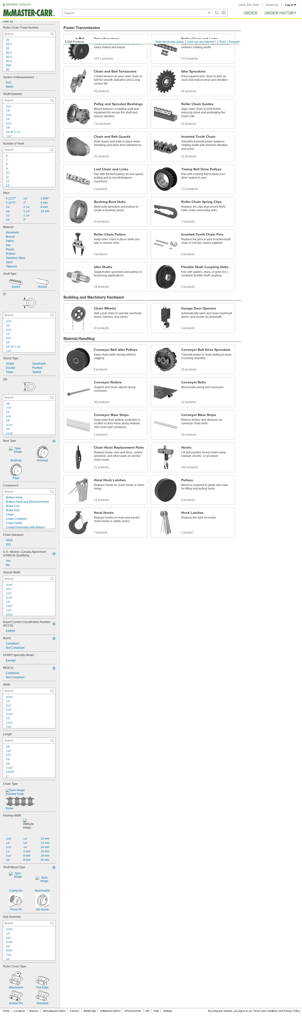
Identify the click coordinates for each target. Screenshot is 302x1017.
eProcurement (133, 1010)
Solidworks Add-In (110, 1010)
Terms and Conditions (265, 1010)
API (147, 1010)
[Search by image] (223, 12)
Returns (33, 1010)
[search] (52, 34)
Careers (74, 1010)
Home (6, 1010)
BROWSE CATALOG (18, 4)
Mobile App (90, 1010)
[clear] (209, 12)
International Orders (54, 1010)
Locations (19, 1010)
